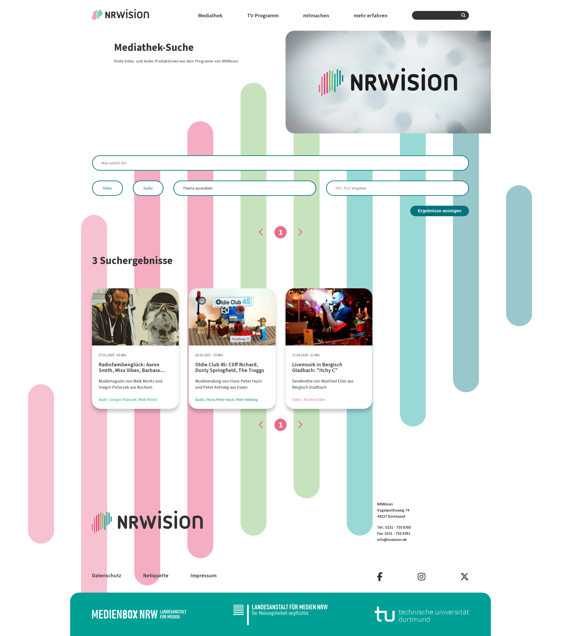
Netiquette (156, 575)
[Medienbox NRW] (139, 614)
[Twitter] (464, 577)
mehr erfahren (370, 15)
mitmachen (316, 15)
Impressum (203, 575)
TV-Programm (263, 15)
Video (107, 188)
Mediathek (210, 15)
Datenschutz (106, 575)
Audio (148, 188)
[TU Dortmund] (422, 614)
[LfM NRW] (280, 614)
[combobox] (440, 15)
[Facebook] (380, 577)
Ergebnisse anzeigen (439, 210)
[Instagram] (421, 577)
